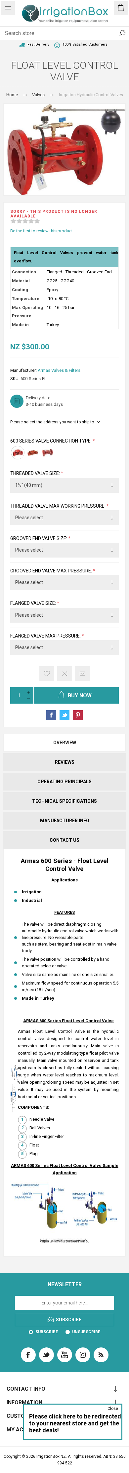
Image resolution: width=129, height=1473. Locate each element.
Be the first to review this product (41, 230)
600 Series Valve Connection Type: (51, 441)
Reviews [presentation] (64, 762)
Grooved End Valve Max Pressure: (51, 570)
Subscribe (46, 1332)
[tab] (64, 743)
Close (113, 1408)
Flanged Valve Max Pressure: (46, 636)
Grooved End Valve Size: (39, 538)
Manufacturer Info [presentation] (64, 820)
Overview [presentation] (64, 742)
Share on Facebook (51, 715)
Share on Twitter (64, 715)
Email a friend (82, 673)
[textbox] (58, 33)
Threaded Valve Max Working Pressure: (58, 506)
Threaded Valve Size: (35, 473)
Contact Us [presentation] (64, 840)
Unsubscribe (86, 1332)
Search (122, 33)
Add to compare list (64, 673)
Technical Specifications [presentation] (64, 801)
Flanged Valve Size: (33, 603)
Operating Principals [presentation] (64, 781)
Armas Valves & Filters (59, 370)
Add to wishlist (46, 673)
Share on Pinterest (78, 715)
